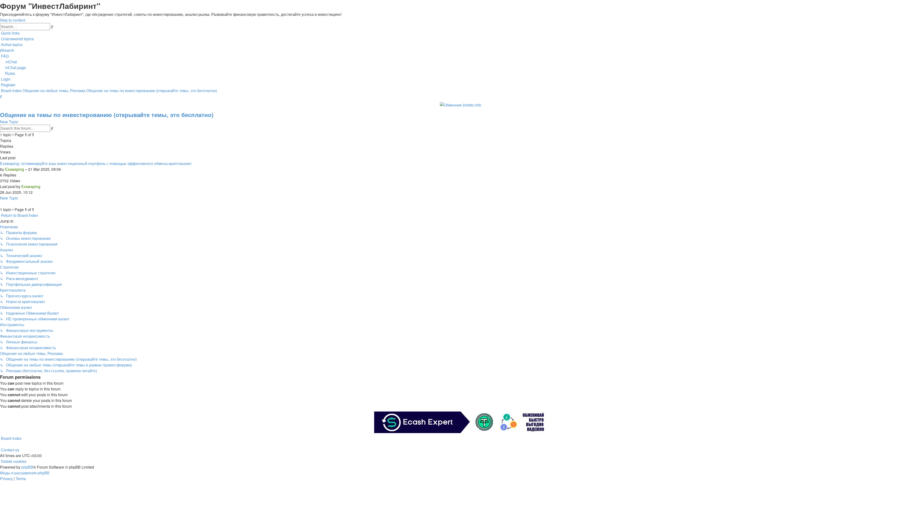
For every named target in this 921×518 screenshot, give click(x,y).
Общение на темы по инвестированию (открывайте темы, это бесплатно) (106, 115)
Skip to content (12, 20)
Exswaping (14, 169)
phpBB (27, 467)
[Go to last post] (41, 186)
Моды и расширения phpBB (24, 473)
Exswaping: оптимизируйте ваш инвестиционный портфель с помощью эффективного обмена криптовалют (96, 163)
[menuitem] (17, 38)
